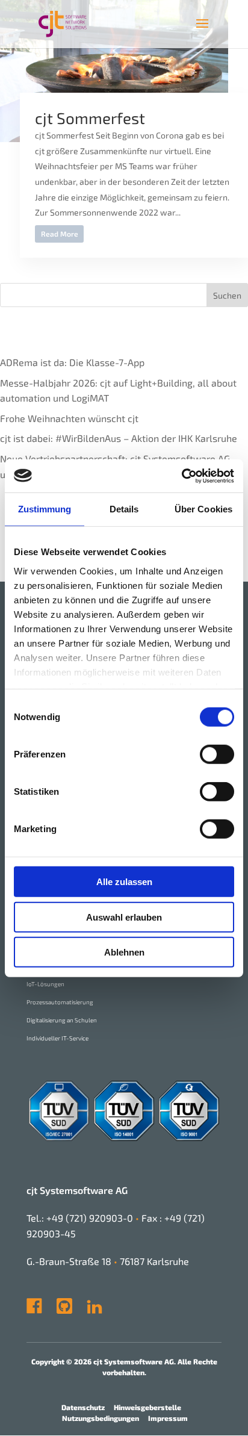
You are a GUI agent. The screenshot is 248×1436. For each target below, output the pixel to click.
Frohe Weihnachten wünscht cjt (69, 418)
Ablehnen (124, 952)
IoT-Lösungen (45, 983)
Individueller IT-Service (57, 1038)
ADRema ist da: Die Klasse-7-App (72, 362)
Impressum (168, 1418)
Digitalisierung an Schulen (61, 1020)
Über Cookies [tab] (203, 509)
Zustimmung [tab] (45, 509)
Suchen (227, 295)
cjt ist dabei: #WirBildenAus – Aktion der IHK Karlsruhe (118, 438)
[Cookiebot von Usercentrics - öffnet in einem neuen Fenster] (181, 475)
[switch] (217, 754)
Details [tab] (124, 509)
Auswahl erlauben (124, 917)
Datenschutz (83, 1407)
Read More (59, 233)
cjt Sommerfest (90, 117)
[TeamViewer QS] (85, 1310)
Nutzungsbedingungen (100, 1418)
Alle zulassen (124, 882)
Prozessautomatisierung (59, 1002)
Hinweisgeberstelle (147, 1407)
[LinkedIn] (94, 1310)
